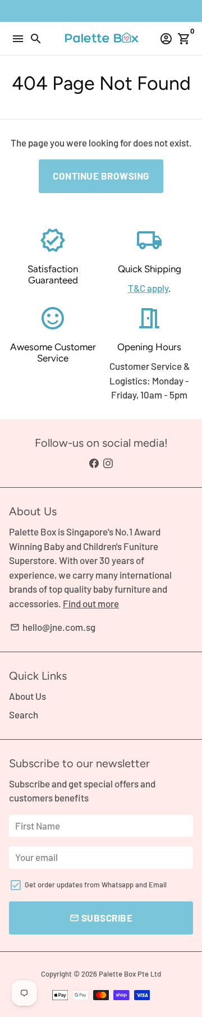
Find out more (91, 603)
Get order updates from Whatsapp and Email (96, 884)
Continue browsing (101, 175)
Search (23, 714)
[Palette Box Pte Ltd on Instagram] (108, 463)
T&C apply (148, 288)
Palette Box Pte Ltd (130, 973)
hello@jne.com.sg (52, 627)
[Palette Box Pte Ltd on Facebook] (94, 463)
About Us (27, 696)
